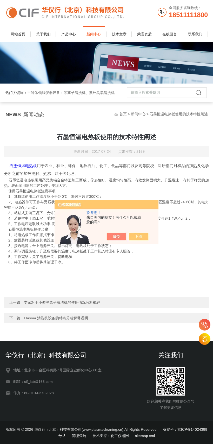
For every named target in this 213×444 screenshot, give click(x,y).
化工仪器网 (120, 436)
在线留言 (169, 34)
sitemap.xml (145, 436)
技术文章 (119, 34)
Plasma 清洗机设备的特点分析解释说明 (56, 318)
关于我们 (43, 34)
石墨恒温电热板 (23, 165)
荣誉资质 (144, 34)
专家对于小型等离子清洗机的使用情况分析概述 (62, 302)
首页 (123, 114)
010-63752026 (204, 325)
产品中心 (68, 34)
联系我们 (195, 34)
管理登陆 (79, 436)
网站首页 (18, 34)
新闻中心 (93, 34)
